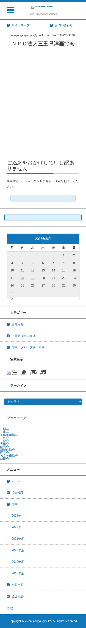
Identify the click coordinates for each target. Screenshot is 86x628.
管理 (10, 608)
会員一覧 (6, 68)
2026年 (4, 80)
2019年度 (6, 122)
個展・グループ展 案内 (28, 347)
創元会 (4, 446)
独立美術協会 (9, 455)
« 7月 (10, 298)
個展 (15, 504)
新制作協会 (7, 449)
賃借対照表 (7, 134)
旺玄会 (4, 452)
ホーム (4, 51)
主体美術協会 (9, 435)
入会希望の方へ (10, 146)
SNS (3, 152)
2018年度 (6, 128)
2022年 (4, 104)
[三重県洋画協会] (43, 7)
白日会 (4, 458)
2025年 (4, 86)
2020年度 (6, 116)
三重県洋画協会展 (12, 63)
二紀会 (4, 441)
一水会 (4, 432)
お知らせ (18, 324)
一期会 (4, 429)
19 (32, 278)
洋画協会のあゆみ (12, 140)
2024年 (4, 92)
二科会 (4, 438)
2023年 (4, 98)
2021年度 (6, 110)
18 (22, 278)
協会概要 (6, 57)
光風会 (4, 444)
